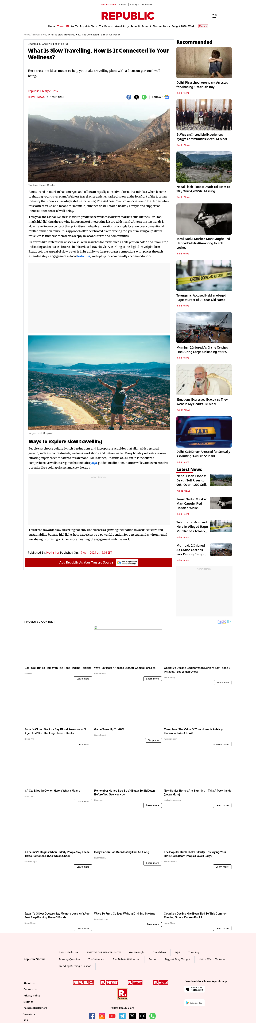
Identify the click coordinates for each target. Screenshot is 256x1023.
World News (183, 145)
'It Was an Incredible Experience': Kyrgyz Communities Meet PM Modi (201, 136)
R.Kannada (147, 4)
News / (27, 35)
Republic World (108, 4)
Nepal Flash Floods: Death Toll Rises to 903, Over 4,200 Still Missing (203, 189)
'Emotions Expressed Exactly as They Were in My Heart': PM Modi (202, 401)
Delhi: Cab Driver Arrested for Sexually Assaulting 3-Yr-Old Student (203, 454)
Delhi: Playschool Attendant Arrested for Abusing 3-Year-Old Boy (202, 84)
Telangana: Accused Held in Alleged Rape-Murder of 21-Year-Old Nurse (201, 297)
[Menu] (213, 15)
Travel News (36, 97)
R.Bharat (123, 4)
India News (182, 93)
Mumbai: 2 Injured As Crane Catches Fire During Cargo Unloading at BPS (202, 349)
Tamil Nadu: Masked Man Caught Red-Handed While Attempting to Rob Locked (203, 243)
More (202, 26)
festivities (83, 256)
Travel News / (39, 35)
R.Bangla (134, 4)
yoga (93, 463)
